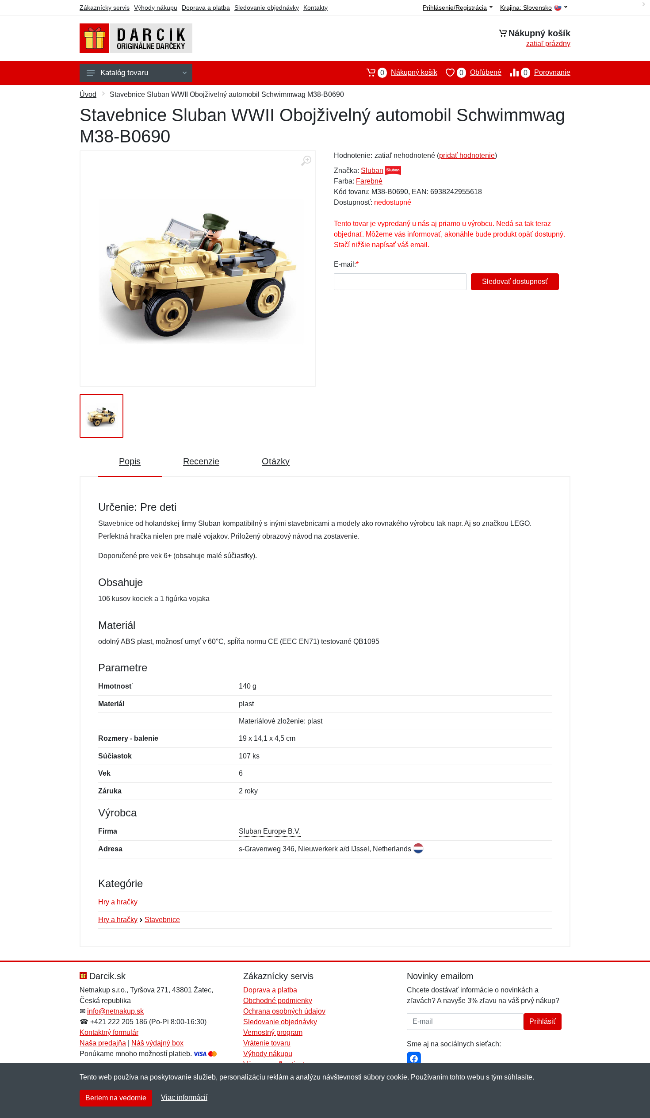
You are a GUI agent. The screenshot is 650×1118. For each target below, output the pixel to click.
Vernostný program (272, 1032)
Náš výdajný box (157, 1043)
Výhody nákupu (155, 7)
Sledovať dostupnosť (515, 281)
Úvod (88, 94)
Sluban (372, 170)
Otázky (276, 461)
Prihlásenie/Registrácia (455, 7)
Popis (130, 461)
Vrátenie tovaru (267, 1043)
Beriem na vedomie (115, 1098)
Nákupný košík (408, 73)
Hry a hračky (118, 902)
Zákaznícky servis (105, 7)
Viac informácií (184, 1097)
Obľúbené (480, 73)
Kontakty (315, 7)
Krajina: (526, 7)
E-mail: (345, 264)
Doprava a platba (206, 7)
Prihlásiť (542, 1021)
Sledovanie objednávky (266, 7)
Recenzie (201, 461)
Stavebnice (162, 919)
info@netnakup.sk (115, 1011)
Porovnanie (547, 73)
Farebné (369, 181)
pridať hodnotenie (467, 155)
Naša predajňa (103, 1043)
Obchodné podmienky (277, 1000)
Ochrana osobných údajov (284, 1011)
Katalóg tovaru (124, 73)
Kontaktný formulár (109, 1032)
